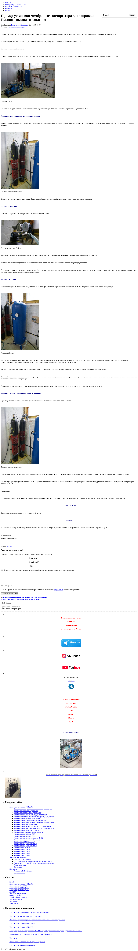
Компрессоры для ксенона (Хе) (25, 824)
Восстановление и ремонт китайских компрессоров (33, 861)
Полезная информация (13, 6)
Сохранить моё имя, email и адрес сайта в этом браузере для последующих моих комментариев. (38, 570)
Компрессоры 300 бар (22, 849)
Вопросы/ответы (20, 865)
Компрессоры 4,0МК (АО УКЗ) (25, 846)
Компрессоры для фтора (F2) (24, 834)
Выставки (13, 901)
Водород (12, 892)
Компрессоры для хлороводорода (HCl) (28, 838)
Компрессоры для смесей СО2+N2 (26, 830)
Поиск (105, 15)
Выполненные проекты (22, 859)
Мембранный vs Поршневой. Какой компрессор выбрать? (25, 597)
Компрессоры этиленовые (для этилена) (28, 832)
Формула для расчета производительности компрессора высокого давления (37, 920)
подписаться (58, 590)
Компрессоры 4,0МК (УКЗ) (19, 890)
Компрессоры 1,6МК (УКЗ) (19, 888)
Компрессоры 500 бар (22, 855)
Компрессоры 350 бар (22, 851)
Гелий (11, 882)
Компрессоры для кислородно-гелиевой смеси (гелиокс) (34, 822)
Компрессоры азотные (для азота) (26, 811)
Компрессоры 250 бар (22, 848)
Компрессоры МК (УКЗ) (18, 886)
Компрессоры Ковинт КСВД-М (16, 4)
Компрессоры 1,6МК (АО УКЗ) (25, 844)
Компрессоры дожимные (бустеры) (27, 840)
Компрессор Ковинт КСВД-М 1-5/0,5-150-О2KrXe (20, 599)
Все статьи (18, 867)
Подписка (9, 10)
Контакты (8, 8)
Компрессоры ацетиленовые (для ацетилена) (30, 815)
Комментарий (6, 586)
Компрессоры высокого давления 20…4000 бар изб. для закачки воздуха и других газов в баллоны (45, 931)
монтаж (9, 546)
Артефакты (13, 903)
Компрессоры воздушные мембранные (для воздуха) (33, 809)
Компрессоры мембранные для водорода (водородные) (34, 816)
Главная (8, 3)
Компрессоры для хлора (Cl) (24, 836)
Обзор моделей (15, 895)
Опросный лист (19, 873)
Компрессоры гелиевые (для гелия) (27, 818)
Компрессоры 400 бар (22, 853)
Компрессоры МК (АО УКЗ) (24, 842)
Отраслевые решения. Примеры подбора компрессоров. (34, 863)
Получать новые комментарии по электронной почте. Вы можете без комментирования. (42, 590)
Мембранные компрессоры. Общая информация (27, 942)
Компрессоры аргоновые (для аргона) (28, 813)
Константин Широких (19, 25)
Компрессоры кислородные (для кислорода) (30, 820)
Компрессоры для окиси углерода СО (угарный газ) (33, 826)
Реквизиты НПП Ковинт (23, 871)
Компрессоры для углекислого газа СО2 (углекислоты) (34, 828)
